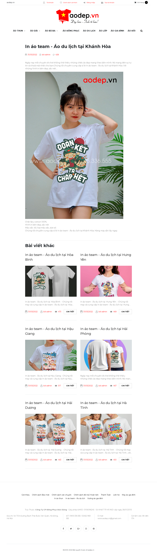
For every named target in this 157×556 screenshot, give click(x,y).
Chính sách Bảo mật (40, 495)
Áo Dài (34, 31)
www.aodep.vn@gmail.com (109, 518)
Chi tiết (70, 312)
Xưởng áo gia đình (95, 498)
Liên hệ (116, 495)
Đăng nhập (91, 2)
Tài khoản (50, 2)
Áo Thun (18, 31)
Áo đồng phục (71, 31)
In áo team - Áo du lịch (75, 498)
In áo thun (58, 498)
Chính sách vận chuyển (61, 495)
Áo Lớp (103, 31)
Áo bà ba (50, 31)
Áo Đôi (131, 31)
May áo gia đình (128, 495)
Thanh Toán (106, 495)
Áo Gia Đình (117, 31)
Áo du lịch (89, 31)
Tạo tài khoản (109, 2)
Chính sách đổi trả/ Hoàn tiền (86, 495)
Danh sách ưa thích (70, 2)
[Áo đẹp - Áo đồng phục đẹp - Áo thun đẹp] (78, 16)
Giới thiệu (26, 495)
